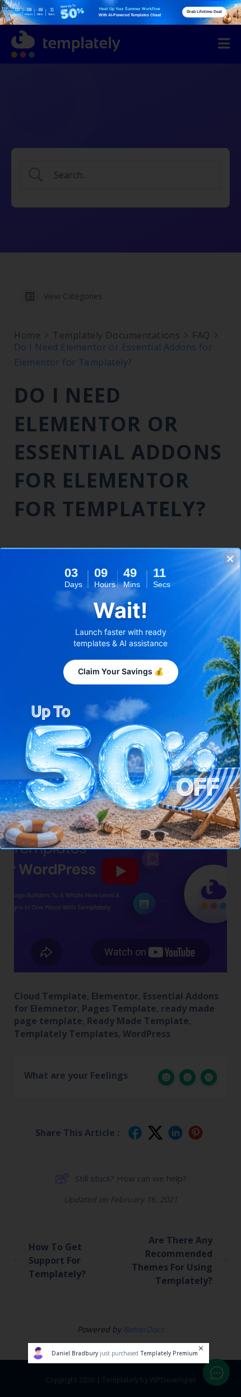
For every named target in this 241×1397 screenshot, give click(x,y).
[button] (230, 559)
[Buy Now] (118, 1353)
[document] (120, 698)
